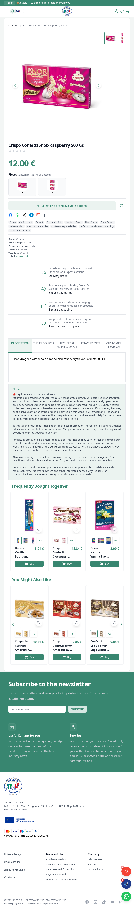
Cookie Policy (12, 862)
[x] (24, 215)
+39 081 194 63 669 (15, 809)
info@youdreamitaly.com (42, 432)
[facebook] (10, 215)
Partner (92, 864)
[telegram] (31, 215)
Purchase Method (56, 859)
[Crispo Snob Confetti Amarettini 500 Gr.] (29, 608)
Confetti (13, 25)
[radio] (22, 187)
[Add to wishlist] (38, 529)
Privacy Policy (12, 854)
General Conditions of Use (61, 879)
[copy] (45, 215)
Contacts (9, 877)
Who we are (95, 859)
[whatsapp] (17, 215)
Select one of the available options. (64, 206)
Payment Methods (56, 874)
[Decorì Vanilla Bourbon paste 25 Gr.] (29, 515)
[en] (19, 11)
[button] (13, 624)
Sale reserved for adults (60, 869)
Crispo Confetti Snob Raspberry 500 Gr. (46, 25)
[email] (38, 215)
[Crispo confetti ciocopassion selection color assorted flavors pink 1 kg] (67, 515)
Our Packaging (96, 869)
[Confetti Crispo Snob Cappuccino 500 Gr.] (104, 608)
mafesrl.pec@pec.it (13, 903)
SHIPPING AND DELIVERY (61, 864)
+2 (40, 540)
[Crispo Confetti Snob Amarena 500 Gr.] (67, 608)
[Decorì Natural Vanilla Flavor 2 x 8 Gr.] (104, 515)
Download (22, 256)
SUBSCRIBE (77, 709)
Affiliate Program (14, 869)
